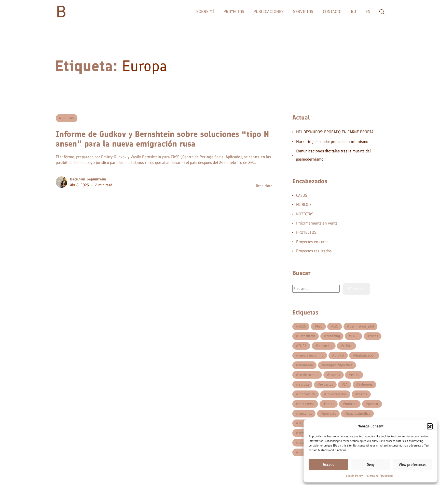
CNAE (302, 346)
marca (362, 394)
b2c (335, 326)
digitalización (365, 355)
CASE (355, 336)
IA (346, 384)
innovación (306, 394)
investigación (336, 394)
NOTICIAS (66, 118)
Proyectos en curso (312, 241)
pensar (373, 404)
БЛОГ (302, 452)
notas (330, 404)
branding (333, 336)
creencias (325, 346)
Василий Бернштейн (88, 179)
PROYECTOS (306, 232)
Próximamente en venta (317, 223)
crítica (347, 346)
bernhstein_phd (362, 326)
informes (366, 384)
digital (339, 355)
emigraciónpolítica (338, 365)
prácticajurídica (358, 413)
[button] (429, 426)
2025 (302, 326)
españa (334, 375)
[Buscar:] (316, 289)
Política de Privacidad (379, 476)
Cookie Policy (354, 476)
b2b (319, 326)
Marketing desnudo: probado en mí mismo (332, 141)
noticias (351, 404)
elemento (305, 365)
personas (305, 413)
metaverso (306, 404)
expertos (326, 384)
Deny (371, 464)
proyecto (329, 413)
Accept (328, 464)
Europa (303, 384)
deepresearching (310, 355)
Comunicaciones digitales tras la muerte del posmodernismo (333, 155)
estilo (355, 375)
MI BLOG (303, 204)
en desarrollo (308, 375)
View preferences (413, 464)
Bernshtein (306, 336)
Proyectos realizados (314, 250)
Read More (264, 185)
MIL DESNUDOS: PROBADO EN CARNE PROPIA (335, 131)
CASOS (301, 195)
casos (374, 336)
